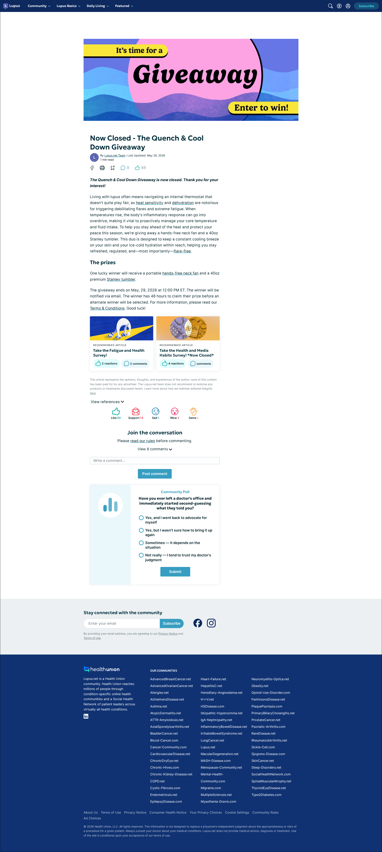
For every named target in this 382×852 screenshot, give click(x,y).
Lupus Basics (67, 6)
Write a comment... (109, 460)
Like (114, 413)
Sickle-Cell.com (263, 747)
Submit (175, 572)
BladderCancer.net (164, 733)
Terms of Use (92, 638)
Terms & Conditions (107, 308)
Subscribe (171, 623)
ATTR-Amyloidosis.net (166, 720)
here (93, 393)
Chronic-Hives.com (164, 767)
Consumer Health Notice (167, 812)
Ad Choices (92, 818)
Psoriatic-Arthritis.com (268, 727)
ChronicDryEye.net (164, 761)
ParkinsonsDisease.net (268, 699)
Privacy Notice (167, 633)
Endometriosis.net (163, 795)
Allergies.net (159, 693)
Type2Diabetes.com (266, 795)
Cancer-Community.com (168, 747)
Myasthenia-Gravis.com (218, 801)
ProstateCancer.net (265, 720)
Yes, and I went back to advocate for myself (176, 520)
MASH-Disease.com (216, 761)
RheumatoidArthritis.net (269, 740)
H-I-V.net (207, 699)
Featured (122, 6)
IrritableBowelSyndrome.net (221, 733)
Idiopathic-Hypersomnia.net (222, 713)
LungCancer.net (212, 740)
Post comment (154, 474)
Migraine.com (211, 788)
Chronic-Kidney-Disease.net (171, 774)
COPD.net (157, 781)
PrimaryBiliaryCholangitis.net (273, 713)
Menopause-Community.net (221, 767)
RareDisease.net (263, 733)
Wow (173, 413)
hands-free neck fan (180, 273)
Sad (153, 413)
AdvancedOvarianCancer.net (171, 686)
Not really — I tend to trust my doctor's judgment (178, 557)
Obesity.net (259, 686)
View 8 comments (153, 449)
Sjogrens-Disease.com (268, 754)
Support (135, 413)
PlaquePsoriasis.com (266, 706)
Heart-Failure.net (213, 679)
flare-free (182, 251)
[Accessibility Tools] (339, 6)
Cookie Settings (237, 812)
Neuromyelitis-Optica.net (270, 679)
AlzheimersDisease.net (167, 699)
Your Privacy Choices (206, 812)
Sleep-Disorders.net (266, 767)
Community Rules (265, 812)
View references (106, 402)
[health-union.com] (101, 670)
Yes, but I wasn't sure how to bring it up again (178, 532)
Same (192, 413)
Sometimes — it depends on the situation (172, 545)
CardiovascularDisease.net (170, 754)
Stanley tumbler (121, 279)
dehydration (183, 202)
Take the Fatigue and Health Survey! (118, 353)
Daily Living (96, 6)
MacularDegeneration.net (220, 754)
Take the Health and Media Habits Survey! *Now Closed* (187, 353)
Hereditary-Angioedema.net (222, 693)
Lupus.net (208, 747)
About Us (91, 812)
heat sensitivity (149, 202)
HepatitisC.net (211, 686)
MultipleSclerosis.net (216, 795)
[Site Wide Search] (330, 6)
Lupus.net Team (114, 155)
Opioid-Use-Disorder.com (270, 693)
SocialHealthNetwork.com (271, 774)
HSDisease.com (212, 706)
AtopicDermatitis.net (165, 713)
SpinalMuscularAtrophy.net (271, 781)
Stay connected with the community (123, 612)
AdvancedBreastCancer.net (170, 679)
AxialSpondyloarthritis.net (169, 727)
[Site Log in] (348, 6)
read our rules (142, 441)
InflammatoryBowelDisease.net (224, 727)
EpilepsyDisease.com (166, 801)
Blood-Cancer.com (164, 740)
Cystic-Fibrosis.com (165, 788)
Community (37, 6)
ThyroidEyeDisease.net (268, 788)
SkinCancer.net (262, 761)
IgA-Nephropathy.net (216, 720)
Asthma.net (158, 706)
